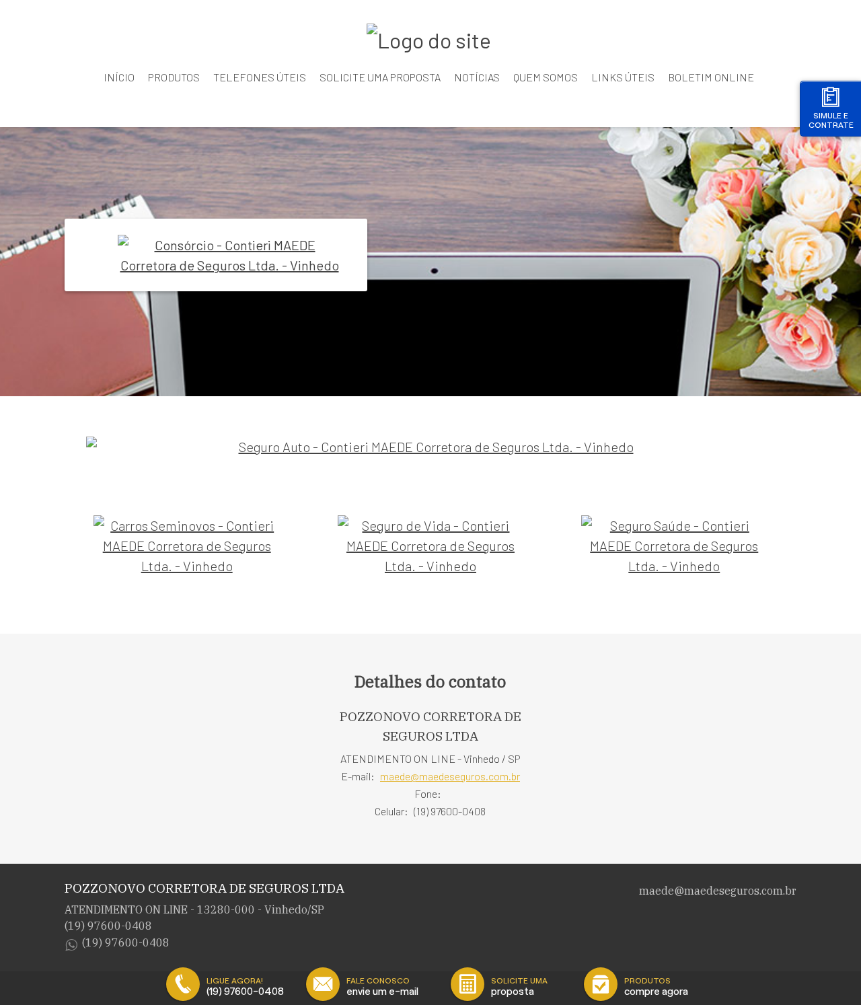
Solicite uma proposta (380, 77)
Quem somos (545, 77)
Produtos (174, 77)
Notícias (477, 77)
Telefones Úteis (259, 77)
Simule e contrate (831, 120)
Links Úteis (622, 77)
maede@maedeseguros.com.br (450, 776)
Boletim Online (711, 77)
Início (119, 77)
